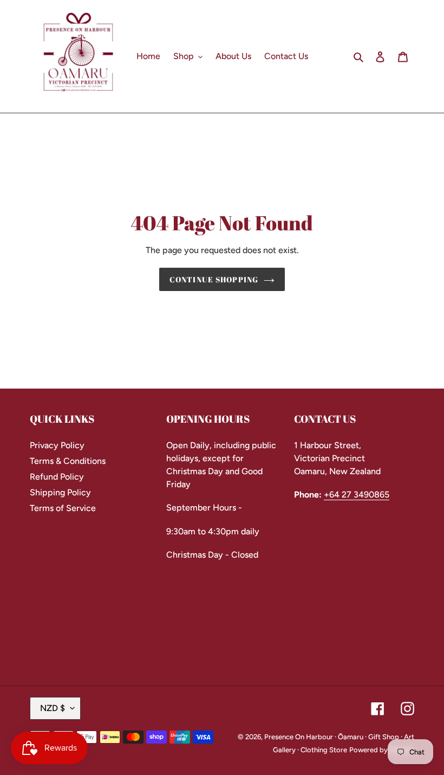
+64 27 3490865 (356, 494)
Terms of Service (63, 508)
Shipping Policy (60, 492)
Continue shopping (213, 279)
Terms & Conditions (68, 461)
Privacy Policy (57, 445)
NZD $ (52, 708)
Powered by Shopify (381, 750)
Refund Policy (57, 477)
